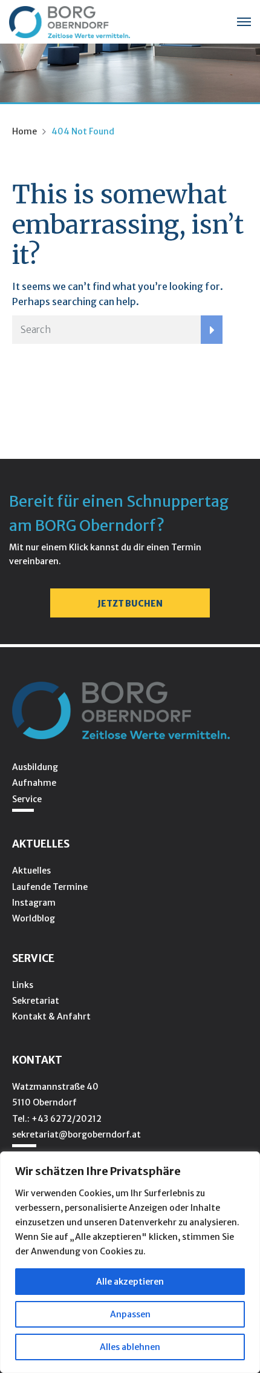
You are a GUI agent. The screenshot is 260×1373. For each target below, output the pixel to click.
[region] (130, 1262)
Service (27, 799)
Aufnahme (34, 782)
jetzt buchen (130, 603)
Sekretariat (35, 1000)
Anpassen (130, 1314)
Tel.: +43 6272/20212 (57, 1118)
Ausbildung (35, 767)
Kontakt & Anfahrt (51, 1016)
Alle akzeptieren (130, 1281)
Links (22, 985)
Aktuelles (31, 870)
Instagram (34, 902)
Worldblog (33, 918)
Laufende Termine (50, 886)
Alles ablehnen (130, 1347)
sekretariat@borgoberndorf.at (76, 1134)
